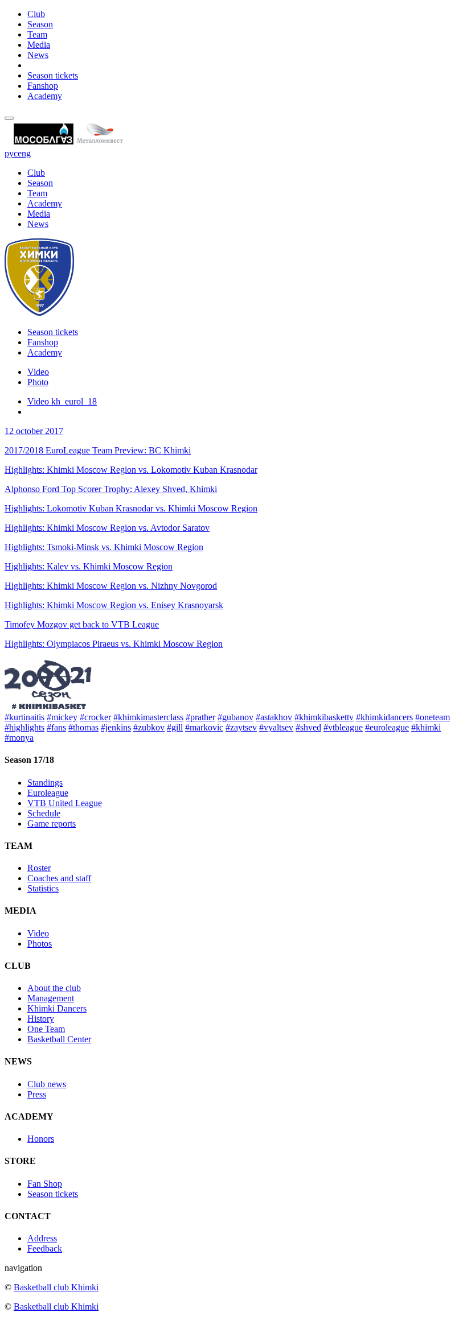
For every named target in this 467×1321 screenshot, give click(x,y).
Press (36, 1094)
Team (37, 34)
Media (38, 44)
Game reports (51, 823)
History (40, 1018)
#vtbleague (343, 727)
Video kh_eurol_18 (62, 401)
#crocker (95, 717)
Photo (37, 382)
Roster (39, 868)
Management (50, 998)
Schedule (43, 813)
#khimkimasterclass (148, 717)
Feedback (44, 1248)
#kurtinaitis (24, 717)
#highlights (24, 727)
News (37, 55)
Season (40, 24)
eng (24, 153)
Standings (45, 782)
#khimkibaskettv (324, 717)
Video (38, 372)
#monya (19, 737)
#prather (200, 717)
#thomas (83, 727)
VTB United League (64, 803)
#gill (175, 727)
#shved (308, 727)
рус (11, 153)
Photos (39, 943)
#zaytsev (241, 727)
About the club (54, 988)
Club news (46, 1084)
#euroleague (387, 727)
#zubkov (149, 727)
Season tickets (52, 75)
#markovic (204, 727)
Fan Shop (44, 1183)
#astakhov (274, 717)
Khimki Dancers (57, 1008)
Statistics (43, 888)
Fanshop (42, 85)
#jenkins (116, 727)
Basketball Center (59, 1039)
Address (42, 1238)
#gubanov (235, 717)
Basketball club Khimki (56, 1287)
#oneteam (432, 717)
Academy (44, 96)
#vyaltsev (276, 727)
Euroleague (47, 793)
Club (36, 14)
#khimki (426, 727)
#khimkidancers (384, 717)
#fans (56, 727)
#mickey (62, 717)
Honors (40, 1139)
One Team (46, 1029)
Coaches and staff (59, 878)
